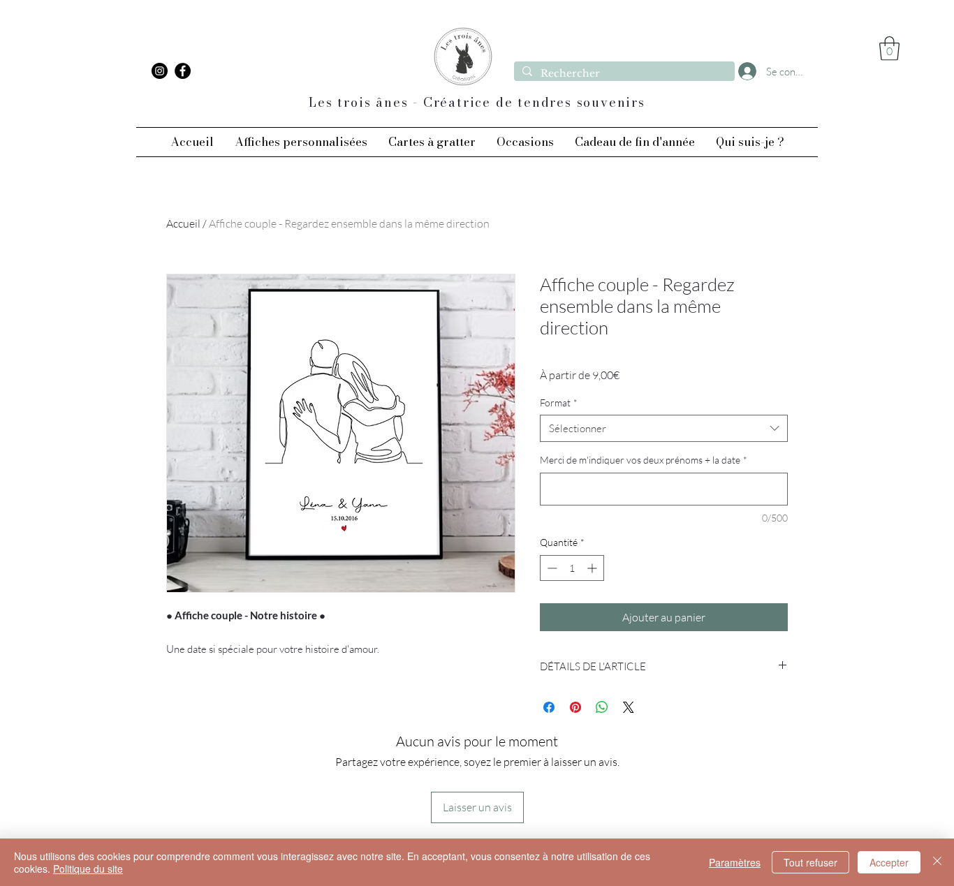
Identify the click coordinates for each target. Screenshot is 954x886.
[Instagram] (160, 71)
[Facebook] (183, 71)
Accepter (889, 862)
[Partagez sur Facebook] (549, 707)
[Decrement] (550, 568)
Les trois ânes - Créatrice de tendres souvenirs (477, 102)
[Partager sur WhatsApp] (602, 707)
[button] (889, 48)
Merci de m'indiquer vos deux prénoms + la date (643, 460)
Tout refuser (810, 862)
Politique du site (88, 869)
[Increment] (593, 568)
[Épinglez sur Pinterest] (575, 707)
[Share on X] (628, 707)
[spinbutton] (572, 568)
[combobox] (664, 428)
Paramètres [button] (735, 862)
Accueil (183, 223)
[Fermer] (937, 862)
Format (559, 402)
